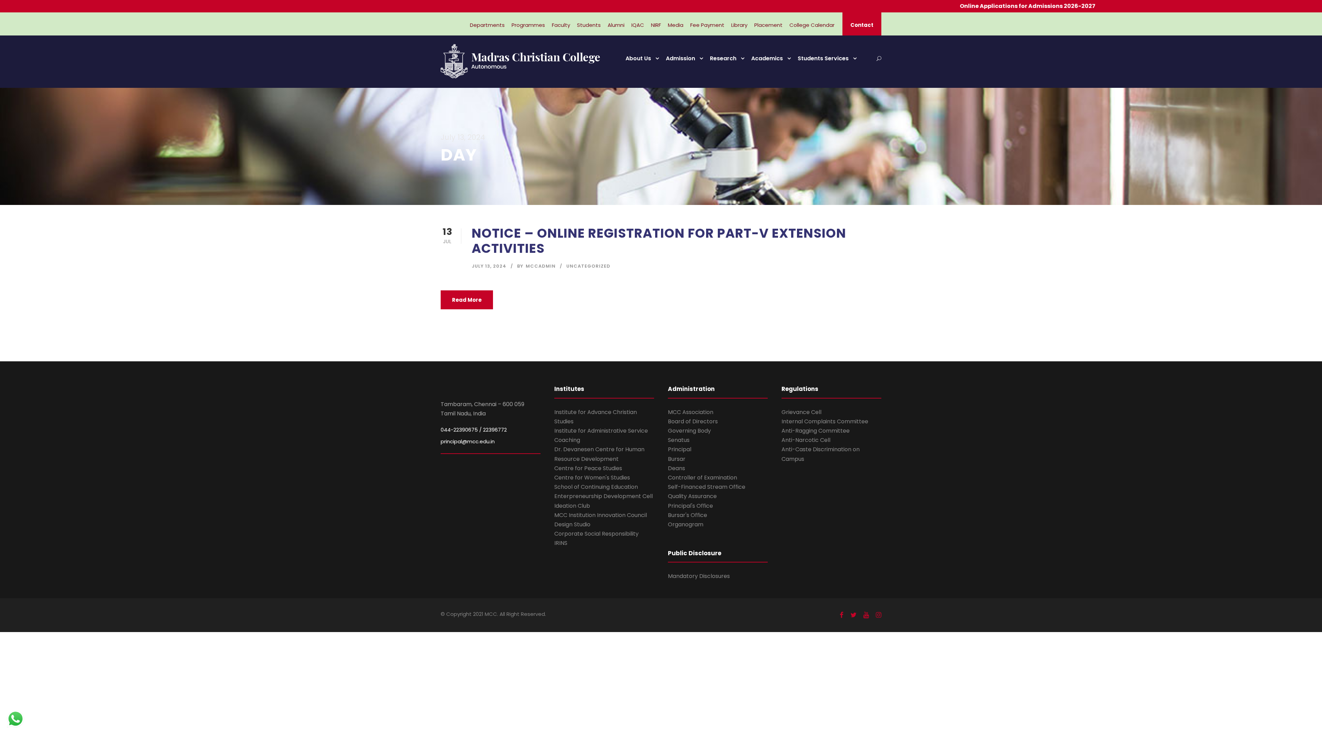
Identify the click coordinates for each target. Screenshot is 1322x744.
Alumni (616, 25)
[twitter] (853, 615)
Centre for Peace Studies (588, 468)
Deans (676, 468)
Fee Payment (707, 25)
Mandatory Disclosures (699, 576)
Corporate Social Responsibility (596, 534)
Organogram (685, 524)
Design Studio (572, 524)
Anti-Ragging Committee (815, 431)
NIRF (656, 25)
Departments (487, 25)
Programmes (528, 25)
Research (723, 58)
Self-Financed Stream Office (706, 487)
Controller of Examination (702, 478)
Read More (467, 299)
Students (589, 25)
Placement (768, 25)
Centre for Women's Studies (592, 478)
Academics (767, 58)
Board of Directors (693, 421)
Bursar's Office (687, 515)
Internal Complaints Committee (824, 421)
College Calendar (812, 25)
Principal (679, 449)
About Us (638, 58)
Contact (861, 25)
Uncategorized (588, 266)
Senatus (679, 440)
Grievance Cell (801, 412)
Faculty (561, 25)
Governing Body (689, 431)
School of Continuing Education (596, 487)
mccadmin (541, 266)
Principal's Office (690, 506)
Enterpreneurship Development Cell (603, 496)
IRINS (560, 543)
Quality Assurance (692, 496)
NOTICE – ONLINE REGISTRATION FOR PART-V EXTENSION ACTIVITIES (659, 240)
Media (675, 25)
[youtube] (866, 615)
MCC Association (690, 412)
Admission (680, 58)
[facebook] (841, 615)
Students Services (823, 58)
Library (739, 25)
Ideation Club (572, 506)
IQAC (637, 25)
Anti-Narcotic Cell (805, 440)
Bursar (676, 459)
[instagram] (878, 615)
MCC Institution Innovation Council (600, 515)
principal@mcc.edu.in (468, 441)
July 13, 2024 (489, 266)
